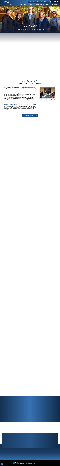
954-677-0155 (55, 1)
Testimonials (42, 4)
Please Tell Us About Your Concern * (38, 407)
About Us (25, 4)
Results (47, 4)
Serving (37, 4)
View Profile (9, 368)
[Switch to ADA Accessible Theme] (1, 464)
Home (21, 4)
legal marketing (27, 463)
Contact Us (56, 4)
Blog (52, 4)
